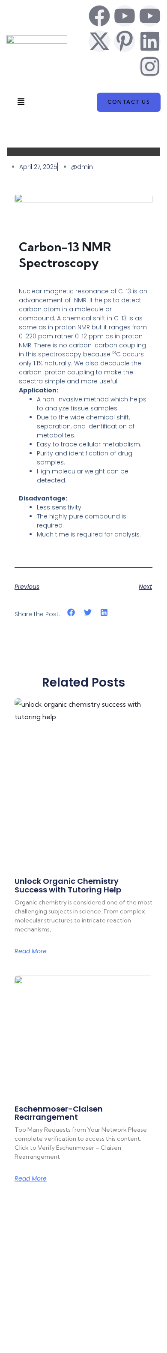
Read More (31, 951)
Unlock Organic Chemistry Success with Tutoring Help (68, 885)
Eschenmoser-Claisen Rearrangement (59, 1113)
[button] (20, 102)
